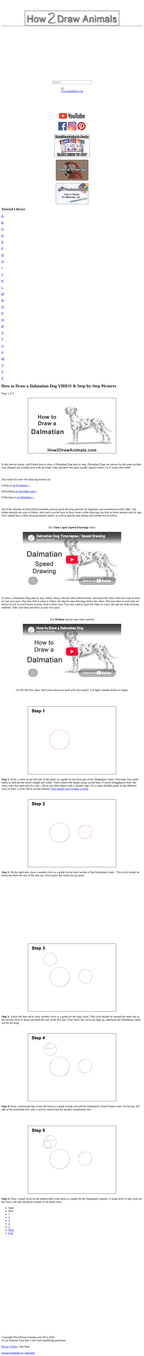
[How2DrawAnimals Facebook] (62, 129)
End (10, 1233)
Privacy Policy (9, 1346)
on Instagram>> (25, 497)
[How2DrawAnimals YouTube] (72, 118)
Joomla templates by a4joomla (18, 1352)
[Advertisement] (72, 54)
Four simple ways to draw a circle (69, 788)
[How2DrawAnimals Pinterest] (81, 129)
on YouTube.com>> (26, 491)
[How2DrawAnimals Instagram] (72, 129)
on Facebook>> (21, 485)
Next (11, 1229)
